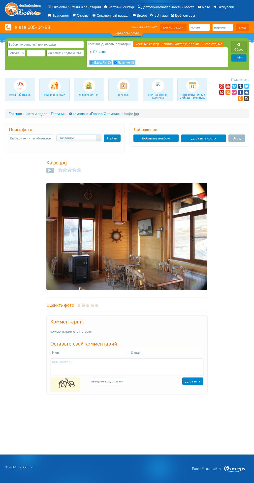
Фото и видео (36, 114)
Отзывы (82, 15)
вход (242, 27)
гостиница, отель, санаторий (109, 44)
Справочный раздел (112, 15)
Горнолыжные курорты (157, 96)
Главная (15, 114)
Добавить (192, 381)
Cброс (238, 49)
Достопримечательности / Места (167, 7)
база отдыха (213, 44)
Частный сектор (120, 7)
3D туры (161, 15)
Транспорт (60, 15)
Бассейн (102, 62)
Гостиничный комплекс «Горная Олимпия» (86, 114)
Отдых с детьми (54, 95)
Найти (238, 58)
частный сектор (147, 44)
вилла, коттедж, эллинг (181, 44)
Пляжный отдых (20, 95)
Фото (205, 7)
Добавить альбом (156, 138)
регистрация (173, 27)
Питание (99, 52)
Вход (237, 138)
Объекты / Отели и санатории (76, 7)
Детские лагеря (89, 95)
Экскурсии (225, 7)
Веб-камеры (184, 15)
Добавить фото (203, 138)
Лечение (125, 62)
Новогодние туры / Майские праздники (192, 96)
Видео (141, 15)
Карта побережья (127, 33)
